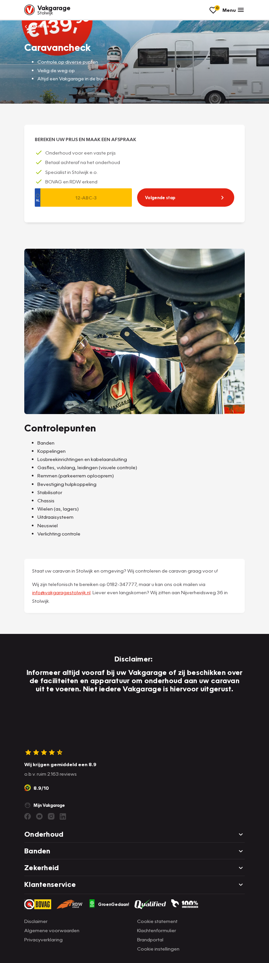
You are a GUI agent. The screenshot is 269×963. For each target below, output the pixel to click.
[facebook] (27, 816)
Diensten (39, 26)
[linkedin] (63, 816)
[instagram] (51, 816)
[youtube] (39, 816)
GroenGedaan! (113, 904)
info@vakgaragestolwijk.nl (61, 592)
